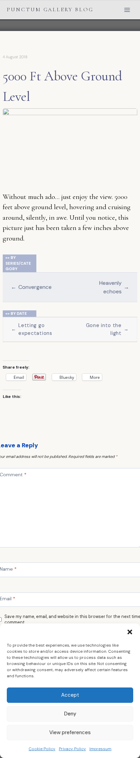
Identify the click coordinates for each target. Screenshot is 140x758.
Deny (70, 713)
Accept (70, 695)
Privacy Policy (72, 749)
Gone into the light (107, 329)
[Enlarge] (128, 117)
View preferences (70, 732)
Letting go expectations (31, 329)
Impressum (100, 749)
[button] (129, 632)
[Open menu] (127, 9)
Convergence (31, 287)
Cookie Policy (42, 749)
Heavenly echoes (114, 287)
